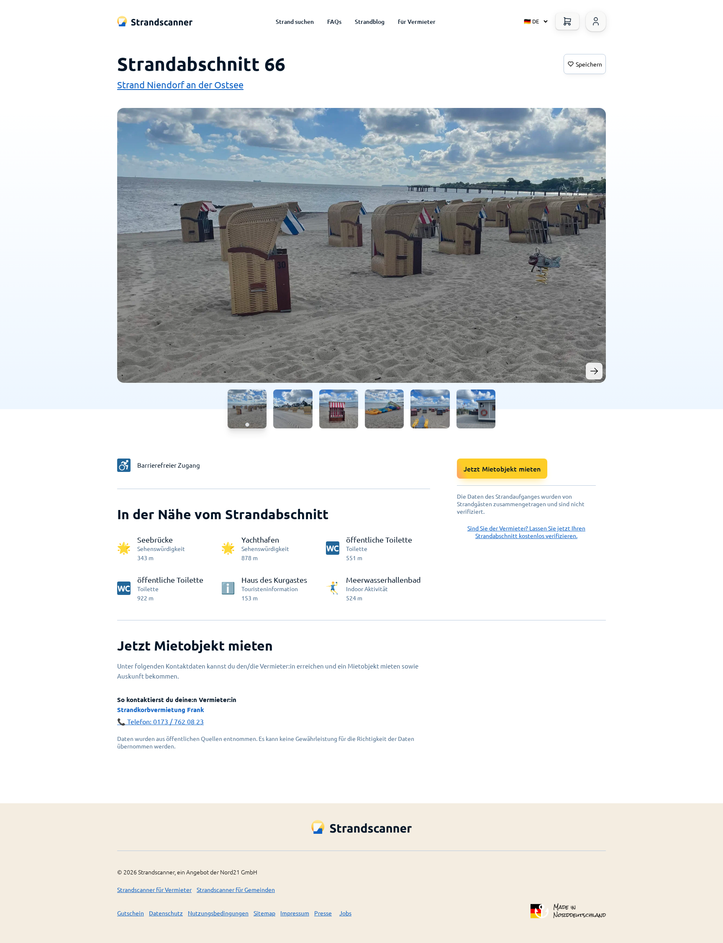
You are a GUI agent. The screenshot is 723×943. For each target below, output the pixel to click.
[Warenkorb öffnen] (567, 21)
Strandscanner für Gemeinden (236, 889)
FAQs (334, 22)
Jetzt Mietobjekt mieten (502, 468)
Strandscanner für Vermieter (154, 889)
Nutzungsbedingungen (218, 913)
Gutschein (130, 913)
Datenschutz (166, 913)
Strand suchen (295, 22)
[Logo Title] (154, 21)
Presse (323, 913)
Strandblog (370, 22)
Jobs (345, 913)
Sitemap (264, 913)
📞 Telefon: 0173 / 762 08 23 (160, 721)
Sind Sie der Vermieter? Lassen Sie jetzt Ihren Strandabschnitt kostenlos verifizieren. (526, 531)
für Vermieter (417, 22)
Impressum (294, 913)
